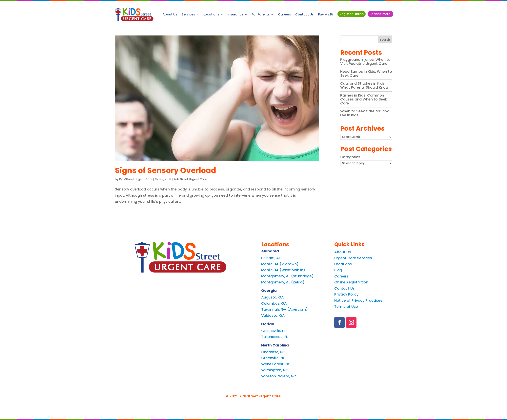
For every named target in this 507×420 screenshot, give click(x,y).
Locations (211, 14)
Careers (284, 14)
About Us (170, 14)
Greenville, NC (273, 357)
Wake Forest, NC (276, 364)
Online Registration (351, 282)
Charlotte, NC (273, 351)
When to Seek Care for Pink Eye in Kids (364, 113)
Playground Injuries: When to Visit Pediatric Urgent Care (365, 61)
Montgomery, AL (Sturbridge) (287, 276)
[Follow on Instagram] (351, 322)
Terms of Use (346, 306)
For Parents (261, 14)
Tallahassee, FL (274, 336)
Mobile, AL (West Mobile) (283, 269)
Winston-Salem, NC (278, 376)
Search (385, 40)
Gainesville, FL (273, 330)
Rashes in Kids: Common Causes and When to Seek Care (363, 99)
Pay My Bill (326, 14)
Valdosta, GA (273, 315)
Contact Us (304, 14)
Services (188, 14)
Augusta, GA (272, 297)
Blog (338, 270)
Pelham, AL (270, 257)
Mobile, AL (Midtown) (279, 263)
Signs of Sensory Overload (165, 170)
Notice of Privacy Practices (358, 300)
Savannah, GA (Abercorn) (284, 309)
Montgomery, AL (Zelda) (282, 282)
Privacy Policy (346, 294)
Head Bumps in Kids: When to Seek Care (366, 73)
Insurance (235, 14)
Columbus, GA (274, 303)
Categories (350, 156)
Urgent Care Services (353, 257)
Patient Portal (380, 14)
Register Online (351, 14)
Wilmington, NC (274, 369)
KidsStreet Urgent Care (135, 179)
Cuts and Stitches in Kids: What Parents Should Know (364, 85)
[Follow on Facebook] (339, 322)
